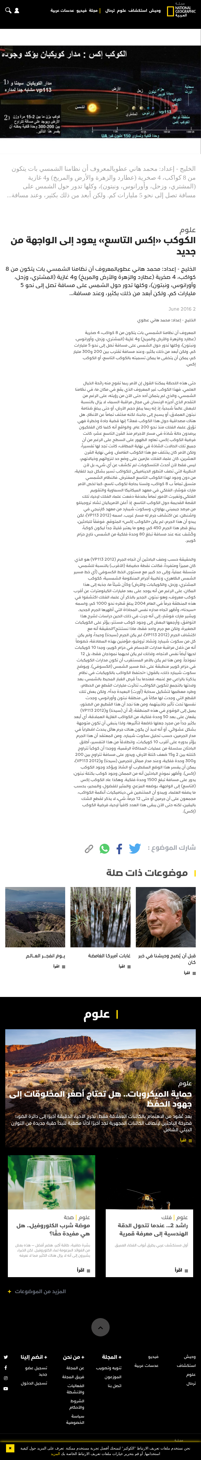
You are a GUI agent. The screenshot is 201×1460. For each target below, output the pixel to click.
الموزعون (113, 1377)
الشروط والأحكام (76, 1404)
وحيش (155, 10)
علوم (121, 10)
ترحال (110, 10)
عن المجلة (75, 1368)
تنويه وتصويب (108, 1368)
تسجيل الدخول (34, 1383)
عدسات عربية (62, 10)
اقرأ (187, 973)
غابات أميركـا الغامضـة (109, 955)
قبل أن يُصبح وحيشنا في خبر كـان (167, 959)
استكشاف (138, 10)
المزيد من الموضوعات (40, 1292)
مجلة (93, 10)
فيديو (81, 10)
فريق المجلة (73, 1377)
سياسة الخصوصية (75, 1419)
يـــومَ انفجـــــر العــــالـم (45, 955)
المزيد (55, 1454)
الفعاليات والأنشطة (75, 1389)
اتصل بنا (114, 1386)
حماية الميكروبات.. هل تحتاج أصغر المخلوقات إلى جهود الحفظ (100, 1099)
